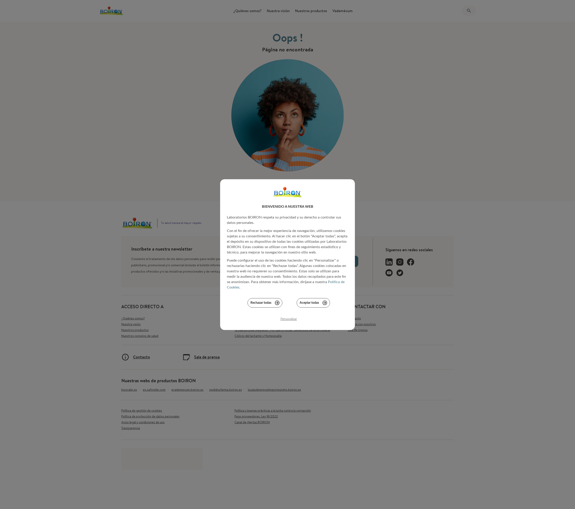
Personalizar (289, 319)
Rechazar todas (260, 302)
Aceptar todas (309, 302)
